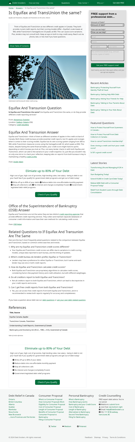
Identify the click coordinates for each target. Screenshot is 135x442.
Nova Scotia (13, 412)
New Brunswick (15, 414)
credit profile (31, 157)
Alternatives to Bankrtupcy (79, 412)
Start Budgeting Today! (100, 174)
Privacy (105, 437)
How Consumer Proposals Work (51, 402)
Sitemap (97, 437)
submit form (114, 404)
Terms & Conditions (118, 437)
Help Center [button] (82, 3)
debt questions (48, 300)
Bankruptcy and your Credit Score (82, 404)
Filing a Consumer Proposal (50, 419)
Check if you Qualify (47, 194)
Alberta (11, 404)
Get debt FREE (118, 3)
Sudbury (19, 122)
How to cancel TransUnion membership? (107, 141)
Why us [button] (100, 3)
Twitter (53, 426)
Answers (19, 8)
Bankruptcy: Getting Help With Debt (105, 94)
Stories (50, 3)
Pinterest (82, 426)
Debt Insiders (19, 2)
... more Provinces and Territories (22, 417)
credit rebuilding (23, 125)
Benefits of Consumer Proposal (51, 412)
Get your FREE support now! (107, 65)
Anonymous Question (21, 120)
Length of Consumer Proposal (51, 409)
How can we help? (98, 29)
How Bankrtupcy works (78, 402)
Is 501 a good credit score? (101, 152)
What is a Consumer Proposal (50, 399)
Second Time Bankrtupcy (79, 414)
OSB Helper (17, 224)
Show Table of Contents (19, 46)
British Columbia (15, 402)
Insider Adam (18, 162)
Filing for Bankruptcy (77, 417)
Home (11, 8)
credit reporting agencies (69, 214)
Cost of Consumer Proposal (50, 407)
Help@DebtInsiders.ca (115, 409)
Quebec (12, 407)
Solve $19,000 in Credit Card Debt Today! (107, 179)
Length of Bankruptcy (77, 409)
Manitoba (12, 409)
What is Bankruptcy (76, 399)
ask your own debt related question (71, 300)
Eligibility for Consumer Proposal (52, 404)
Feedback (88, 437)
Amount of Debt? (98, 22)
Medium (67, 426)
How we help (34, 3)
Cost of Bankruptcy (76, 407)
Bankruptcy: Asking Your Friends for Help (107, 99)
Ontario (26, 122)
